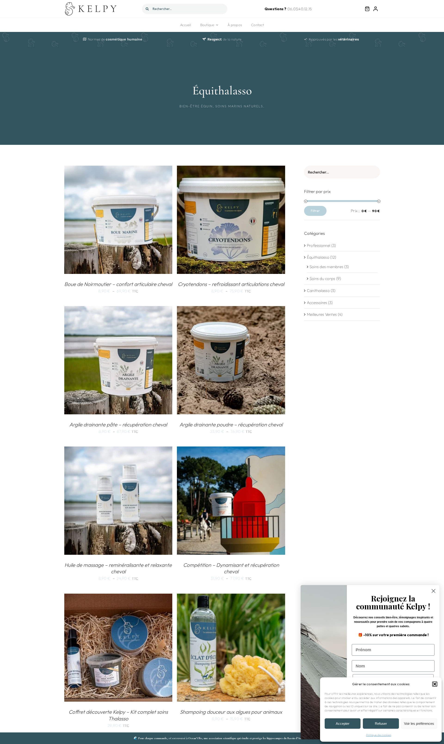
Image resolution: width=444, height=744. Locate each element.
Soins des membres (326, 266)
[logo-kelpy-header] (91, 3)
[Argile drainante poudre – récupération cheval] (231, 309)
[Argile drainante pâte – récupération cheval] (118, 309)
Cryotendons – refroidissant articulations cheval (231, 284)
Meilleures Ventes (322, 314)
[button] (434, 684)
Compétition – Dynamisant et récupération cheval (231, 568)
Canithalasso (318, 290)
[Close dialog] (433, 591)
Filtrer (315, 211)
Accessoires (317, 302)
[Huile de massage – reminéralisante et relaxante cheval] (118, 449)
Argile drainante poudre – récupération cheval (231, 424)
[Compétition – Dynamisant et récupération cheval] (231, 449)
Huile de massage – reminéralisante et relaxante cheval (118, 568)
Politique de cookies (378, 735)
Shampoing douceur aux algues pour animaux (231, 712)
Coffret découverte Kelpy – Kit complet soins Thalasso (118, 715)
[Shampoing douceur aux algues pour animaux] (231, 597)
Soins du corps (322, 278)
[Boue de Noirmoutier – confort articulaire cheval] (118, 169)
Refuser (381, 723)
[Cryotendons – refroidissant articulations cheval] (231, 169)
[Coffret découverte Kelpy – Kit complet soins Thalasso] (118, 597)
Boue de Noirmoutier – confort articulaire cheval (118, 284)
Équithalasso (318, 257)
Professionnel (318, 245)
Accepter (342, 723)
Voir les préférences (419, 723)
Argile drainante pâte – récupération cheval (118, 424)
